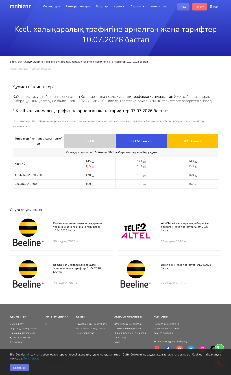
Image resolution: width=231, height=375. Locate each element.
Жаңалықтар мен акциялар (130, 333)
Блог (117, 342)
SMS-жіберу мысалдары (128, 324)
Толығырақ (31, 359)
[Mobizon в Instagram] (202, 349)
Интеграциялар (56, 316)
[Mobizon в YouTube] (179, 349)
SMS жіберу (16, 324)
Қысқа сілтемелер (20, 337)
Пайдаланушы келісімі (167, 324)
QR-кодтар (16, 342)
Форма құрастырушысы (24, 328)
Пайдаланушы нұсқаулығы (91, 324)
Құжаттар (120, 337)
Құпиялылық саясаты (166, 328)
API (47, 324)
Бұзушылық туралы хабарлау (170, 341)
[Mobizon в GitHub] (213, 349)
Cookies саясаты (163, 333)
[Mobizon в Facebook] (168, 349)
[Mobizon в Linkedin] (191, 349)
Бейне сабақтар (85, 333)
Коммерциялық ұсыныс (128, 328)
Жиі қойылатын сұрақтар (90, 328)
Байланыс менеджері (22, 333)
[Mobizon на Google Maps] (157, 349)
